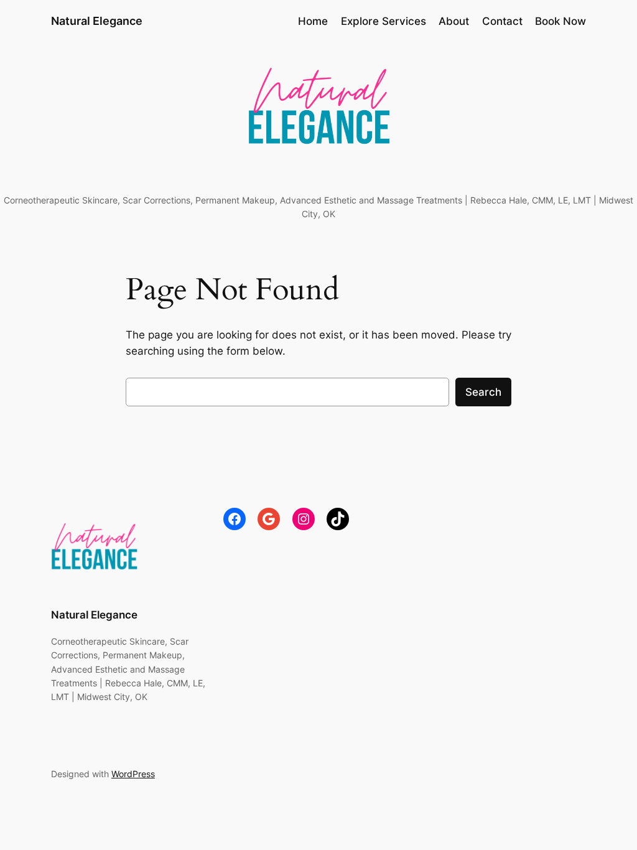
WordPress (133, 773)
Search (483, 392)
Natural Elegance (96, 20)
